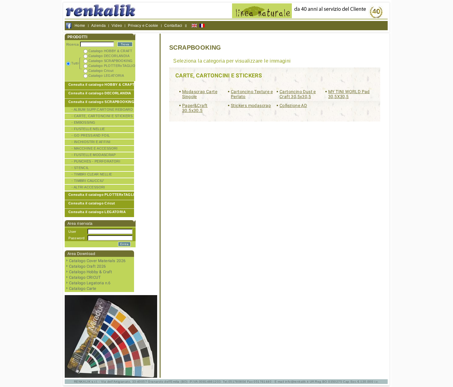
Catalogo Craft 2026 (87, 266)
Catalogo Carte (82, 288)
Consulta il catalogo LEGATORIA (97, 212)
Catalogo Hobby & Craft (90, 272)
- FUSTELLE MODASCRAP (93, 155)
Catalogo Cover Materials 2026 (97, 260)
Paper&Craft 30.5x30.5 (194, 108)
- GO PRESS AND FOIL (90, 135)
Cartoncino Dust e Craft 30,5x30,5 (298, 94)
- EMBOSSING (83, 122)
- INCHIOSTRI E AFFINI (90, 142)
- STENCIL (80, 168)
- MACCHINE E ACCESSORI (94, 148)
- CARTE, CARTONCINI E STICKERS (102, 116)
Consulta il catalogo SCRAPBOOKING (101, 102)
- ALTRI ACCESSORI (88, 187)
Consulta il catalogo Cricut (91, 203)
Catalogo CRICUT (85, 277)
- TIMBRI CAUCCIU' (87, 181)
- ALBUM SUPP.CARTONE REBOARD (102, 109)
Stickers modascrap (251, 105)
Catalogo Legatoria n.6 (90, 283)
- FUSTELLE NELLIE (88, 129)
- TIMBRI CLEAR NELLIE (91, 174)
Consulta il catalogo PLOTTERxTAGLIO (102, 194)
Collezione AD (293, 105)
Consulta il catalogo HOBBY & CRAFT (101, 84)
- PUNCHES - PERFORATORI (95, 161)
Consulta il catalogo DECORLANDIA (99, 93)
